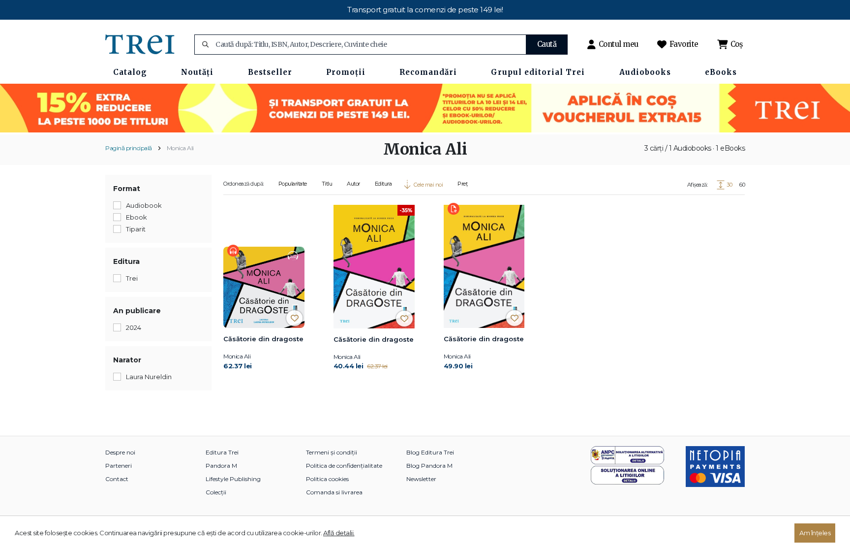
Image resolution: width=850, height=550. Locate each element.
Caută (547, 44)
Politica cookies (327, 479)
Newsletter (421, 479)
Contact (116, 479)
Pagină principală (128, 148)
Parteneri (118, 465)
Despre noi (120, 452)
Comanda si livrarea (334, 492)
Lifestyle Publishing (233, 479)
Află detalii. (339, 533)
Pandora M (221, 465)
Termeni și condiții (331, 452)
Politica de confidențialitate (344, 465)
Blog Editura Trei (430, 452)
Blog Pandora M (429, 465)
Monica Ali (180, 148)
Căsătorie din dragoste (263, 339)
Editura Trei (222, 452)
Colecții (216, 492)
